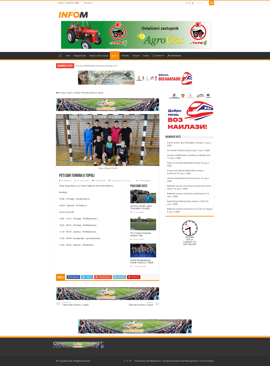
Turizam (136, 55)
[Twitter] (192, 3)
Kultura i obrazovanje (98, 55)
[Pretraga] (211, 2)
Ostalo (146, 55)
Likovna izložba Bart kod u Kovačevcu (183, 178)
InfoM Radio (175, 55)
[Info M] (73, 14)
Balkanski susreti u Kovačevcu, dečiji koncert (186, 193)
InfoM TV (159, 55)
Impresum (88, 3)
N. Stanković (67, 181)
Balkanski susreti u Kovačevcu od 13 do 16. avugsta (189, 209)
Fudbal (77, 93)
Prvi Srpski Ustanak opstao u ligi (140, 234)
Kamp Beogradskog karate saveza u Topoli (141, 261)
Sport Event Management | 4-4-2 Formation (194, 361)
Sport (113, 55)
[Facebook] (190, 3)
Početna (60, 55)
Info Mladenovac (153, 361)
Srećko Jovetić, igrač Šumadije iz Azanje (141, 207)
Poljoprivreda (80, 55)
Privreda (125, 55)
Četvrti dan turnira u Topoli (75, 304)
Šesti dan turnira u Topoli (141, 304)
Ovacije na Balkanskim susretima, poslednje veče (96, 65)
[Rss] (187, 3)
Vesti (68, 55)
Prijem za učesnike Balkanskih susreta (183, 163)
